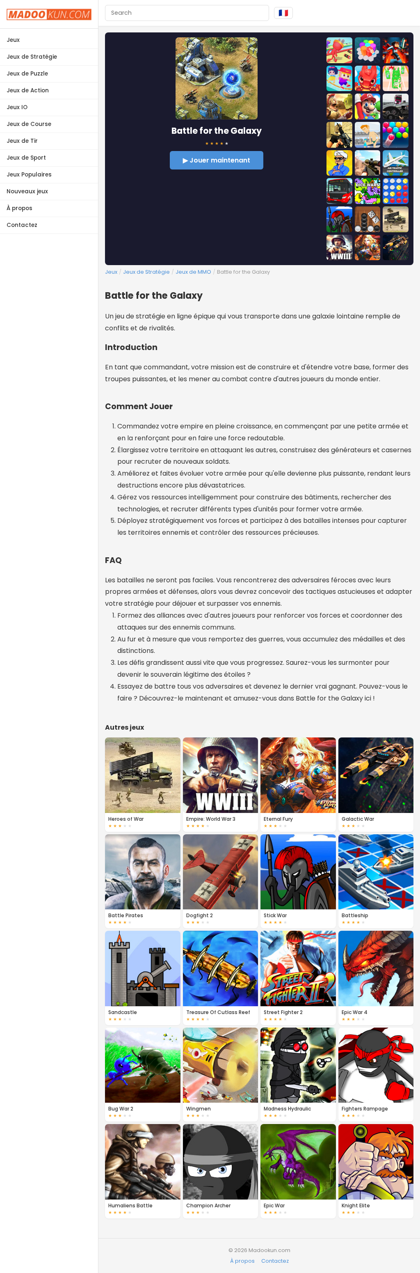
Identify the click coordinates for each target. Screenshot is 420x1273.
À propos (19, 208)
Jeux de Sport (26, 158)
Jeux (13, 40)
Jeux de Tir (22, 141)
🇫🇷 (283, 13)
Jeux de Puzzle (27, 74)
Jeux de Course (29, 124)
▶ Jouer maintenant (216, 160)
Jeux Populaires (29, 175)
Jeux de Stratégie (32, 57)
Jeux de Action (28, 90)
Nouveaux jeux (27, 191)
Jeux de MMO (193, 271)
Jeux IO (17, 107)
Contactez (22, 225)
